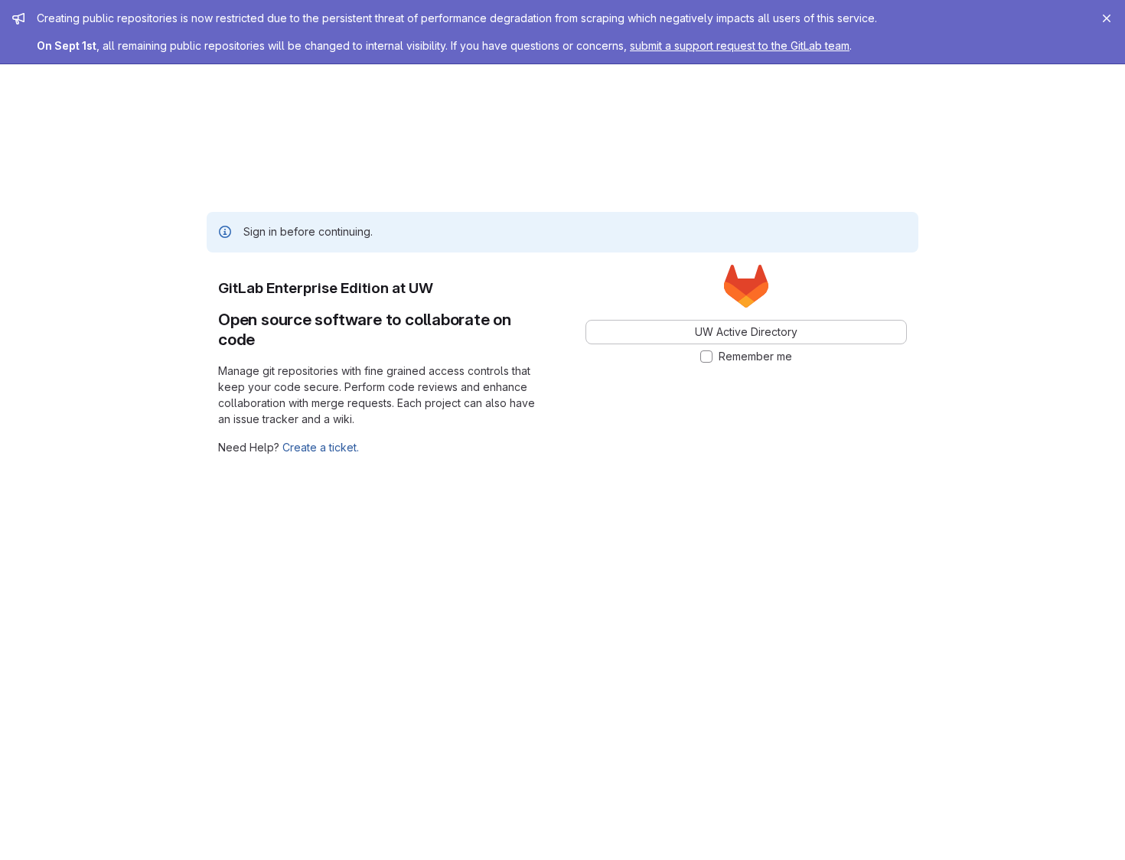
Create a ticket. (320, 447)
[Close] (1106, 18)
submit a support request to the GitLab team (739, 45)
